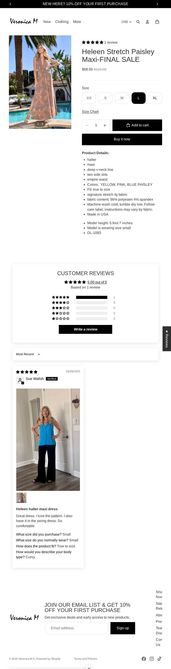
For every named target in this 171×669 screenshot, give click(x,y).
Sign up (123, 628)
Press (160, 621)
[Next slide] (66, 82)
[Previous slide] (14, 82)
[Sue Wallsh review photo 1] (48, 439)
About (160, 615)
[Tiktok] (159, 658)
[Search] (138, 22)
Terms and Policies (85, 658)
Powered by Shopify (48, 658)
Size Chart (90, 111)
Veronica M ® (26, 658)
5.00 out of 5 (97, 282)
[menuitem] (77, 22)
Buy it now (122, 139)
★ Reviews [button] (167, 339)
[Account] (147, 22)
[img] (26, 372)
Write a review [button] (85, 329)
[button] (93, 42)
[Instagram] (151, 658)
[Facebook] (144, 658)
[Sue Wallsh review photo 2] (21, 497)
